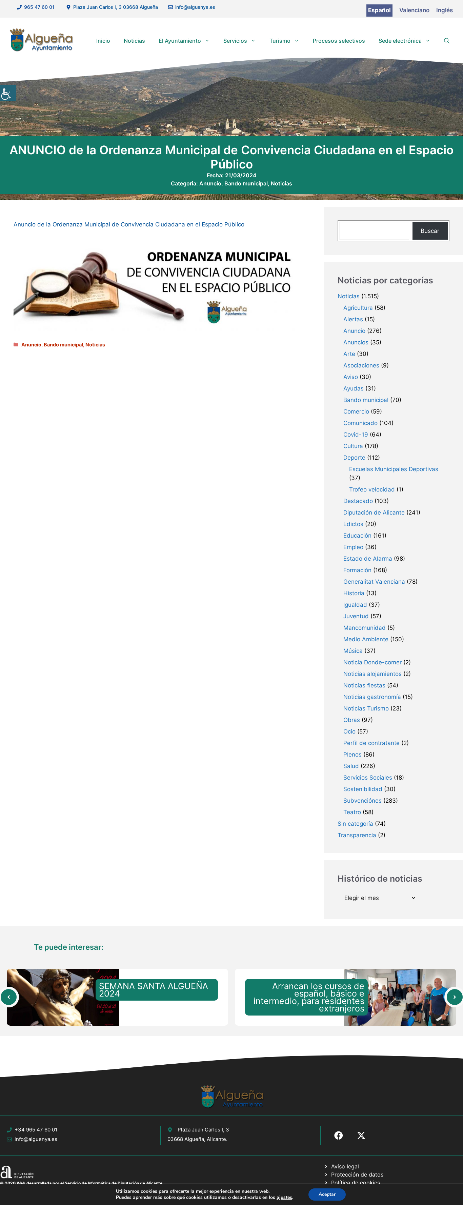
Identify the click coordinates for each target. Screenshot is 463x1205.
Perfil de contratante (371, 743)
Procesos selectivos (339, 40)
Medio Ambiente (365, 639)
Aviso (350, 377)
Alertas (353, 319)
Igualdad (355, 604)
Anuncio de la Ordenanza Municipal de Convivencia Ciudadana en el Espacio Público (129, 224)
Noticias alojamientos (372, 673)
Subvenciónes (362, 800)
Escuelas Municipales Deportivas (393, 469)
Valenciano (414, 10)
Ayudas (353, 388)
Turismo (279, 40)
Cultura (353, 446)
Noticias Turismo (366, 708)
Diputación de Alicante (374, 512)
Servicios (235, 40)
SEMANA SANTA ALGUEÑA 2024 (153, 990)
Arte (349, 353)
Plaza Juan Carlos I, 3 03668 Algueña (115, 7)
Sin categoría (355, 823)
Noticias (134, 40)
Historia (353, 593)
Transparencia (357, 835)
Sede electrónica (400, 40)
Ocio (349, 731)
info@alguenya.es (195, 7)
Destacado (358, 501)
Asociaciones (361, 365)
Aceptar (327, 1194)
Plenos (352, 754)
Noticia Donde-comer (372, 662)
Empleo (353, 547)
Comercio (356, 411)
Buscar (430, 230)
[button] (446, 41)
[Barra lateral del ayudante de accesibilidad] (8, 93)
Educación (357, 535)
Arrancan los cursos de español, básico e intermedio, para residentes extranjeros (309, 997)
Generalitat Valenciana (374, 581)
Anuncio (210, 183)
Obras (351, 720)
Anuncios (355, 342)
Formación (357, 570)
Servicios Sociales (367, 777)
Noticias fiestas (364, 685)
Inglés (444, 10)
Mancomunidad (364, 627)
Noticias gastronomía (372, 697)
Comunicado (360, 423)
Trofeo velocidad (372, 489)
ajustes (284, 1197)
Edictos (353, 524)
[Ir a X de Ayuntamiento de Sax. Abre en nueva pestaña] (361, 1135)
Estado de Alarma (367, 558)
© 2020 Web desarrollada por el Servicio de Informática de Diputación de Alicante (81, 1183)
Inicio (103, 40)
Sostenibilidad (362, 789)
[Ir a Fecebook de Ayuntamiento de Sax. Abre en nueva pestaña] (338, 1135)
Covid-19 (355, 434)
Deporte (354, 457)
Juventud (356, 616)
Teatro (352, 812)
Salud (351, 766)
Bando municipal (246, 183)
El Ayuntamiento (180, 40)
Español (379, 10)
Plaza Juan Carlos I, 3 (203, 1129)
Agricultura (358, 307)
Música (353, 650)
